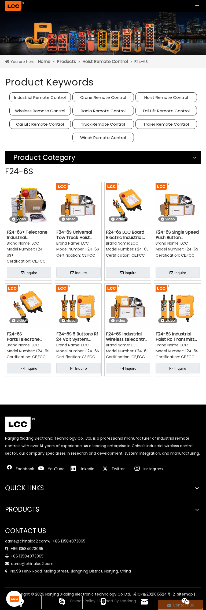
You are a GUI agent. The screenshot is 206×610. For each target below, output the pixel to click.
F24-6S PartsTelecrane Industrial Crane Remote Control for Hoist (27, 336)
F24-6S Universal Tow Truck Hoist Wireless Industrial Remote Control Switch (75, 235)
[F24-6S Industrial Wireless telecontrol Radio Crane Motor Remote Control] (128, 307)
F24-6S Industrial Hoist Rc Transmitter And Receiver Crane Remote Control (177, 336)
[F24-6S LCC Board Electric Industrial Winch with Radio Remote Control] (128, 205)
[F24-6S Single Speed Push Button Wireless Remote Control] (177, 205)
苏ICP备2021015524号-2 (154, 594)
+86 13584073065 (69, 541)
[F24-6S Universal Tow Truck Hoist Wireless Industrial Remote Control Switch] (78, 205)
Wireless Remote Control (40, 111)
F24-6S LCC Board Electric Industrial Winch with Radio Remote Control (125, 235)
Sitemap (185, 594)
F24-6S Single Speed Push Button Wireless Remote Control (177, 235)
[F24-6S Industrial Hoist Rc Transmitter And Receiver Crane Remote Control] (177, 307)
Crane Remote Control (103, 97)
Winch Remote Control (103, 137)
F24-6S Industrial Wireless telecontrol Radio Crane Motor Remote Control (127, 336)
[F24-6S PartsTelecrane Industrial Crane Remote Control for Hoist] (28, 307)
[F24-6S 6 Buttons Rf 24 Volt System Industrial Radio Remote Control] (78, 307)
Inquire (31, 273)
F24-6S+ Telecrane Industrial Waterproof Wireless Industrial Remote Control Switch (27, 235)
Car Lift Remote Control (40, 124)
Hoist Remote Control (166, 97)
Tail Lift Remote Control (166, 111)
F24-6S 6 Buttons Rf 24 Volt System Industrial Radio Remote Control (77, 336)
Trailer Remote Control (166, 124)
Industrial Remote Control (40, 97)
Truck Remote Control (103, 124)
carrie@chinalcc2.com (26, 541)
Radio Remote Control (103, 111)
